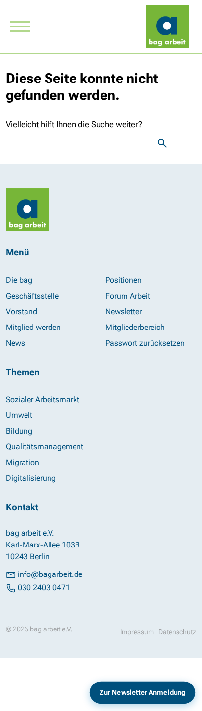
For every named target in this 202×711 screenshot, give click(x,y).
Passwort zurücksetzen (145, 343)
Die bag (19, 280)
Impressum (137, 632)
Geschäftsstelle (32, 296)
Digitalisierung (31, 478)
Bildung (19, 431)
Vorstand (21, 311)
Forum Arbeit (127, 296)
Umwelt (19, 415)
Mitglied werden (33, 327)
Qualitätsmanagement (44, 446)
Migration (22, 462)
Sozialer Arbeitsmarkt (42, 399)
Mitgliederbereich (135, 327)
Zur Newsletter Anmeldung (142, 692)
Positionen (123, 280)
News (15, 343)
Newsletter (123, 311)
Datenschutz (177, 632)
